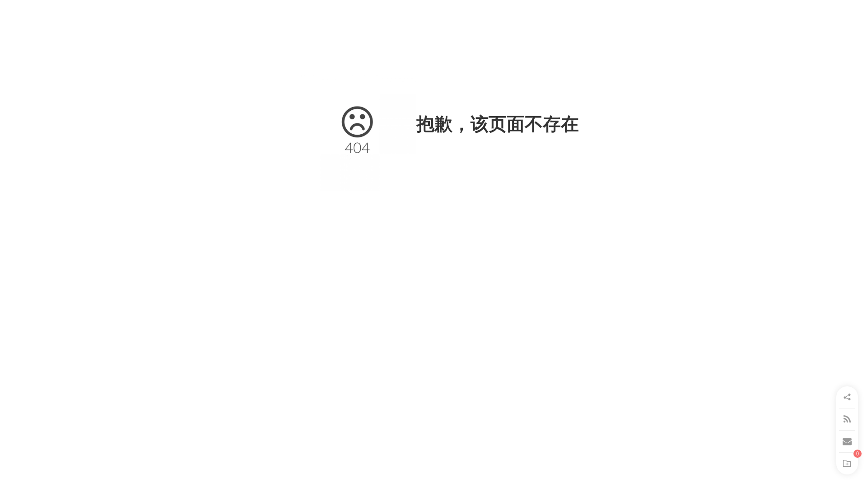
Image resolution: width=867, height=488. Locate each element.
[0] (847, 463)
